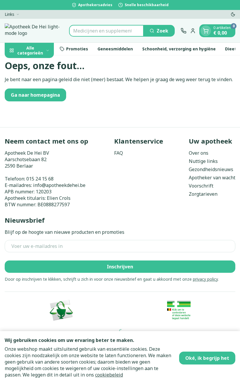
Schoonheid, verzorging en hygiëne (179, 49)
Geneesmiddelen (115, 49)
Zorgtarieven (203, 194)
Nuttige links (203, 161)
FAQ (118, 153)
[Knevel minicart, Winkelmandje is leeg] (205, 30)
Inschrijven (120, 266)
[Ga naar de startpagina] (34, 30)
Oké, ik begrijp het (207, 358)
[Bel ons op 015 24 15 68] (183, 31)
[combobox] (106, 31)
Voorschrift (201, 186)
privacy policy (205, 279)
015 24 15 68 (40, 179)
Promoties (77, 49)
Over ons (198, 153)
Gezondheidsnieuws (211, 169)
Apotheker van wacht (212, 177)
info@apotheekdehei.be (59, 185)
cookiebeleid (109, 375)
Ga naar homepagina (35, 95)
